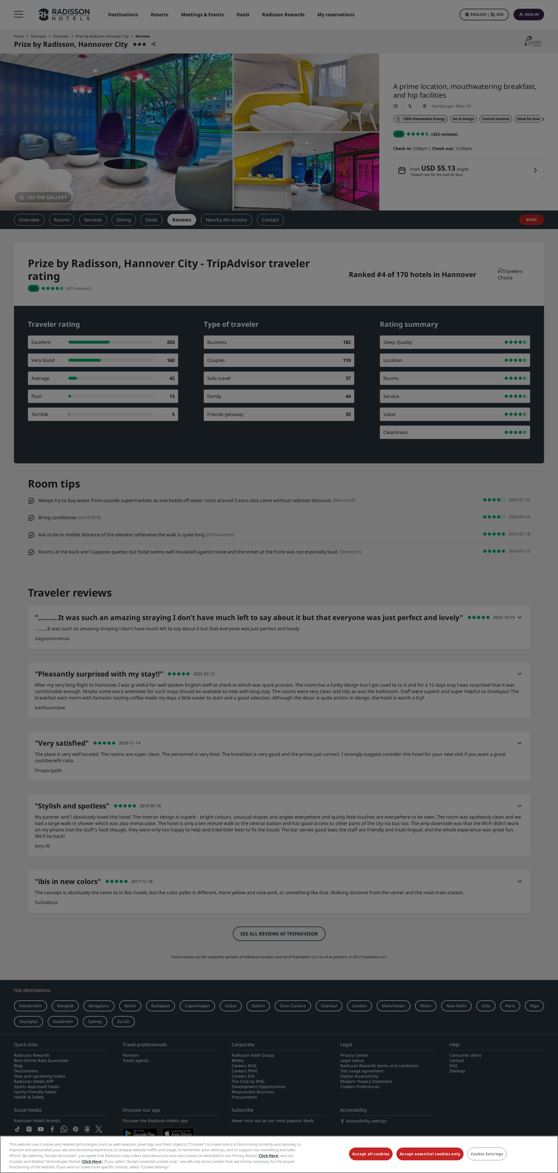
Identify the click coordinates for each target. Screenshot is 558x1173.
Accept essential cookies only (430, 1154)
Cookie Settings (487, 1154)
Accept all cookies (370, 1154)
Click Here (268, 1155)
